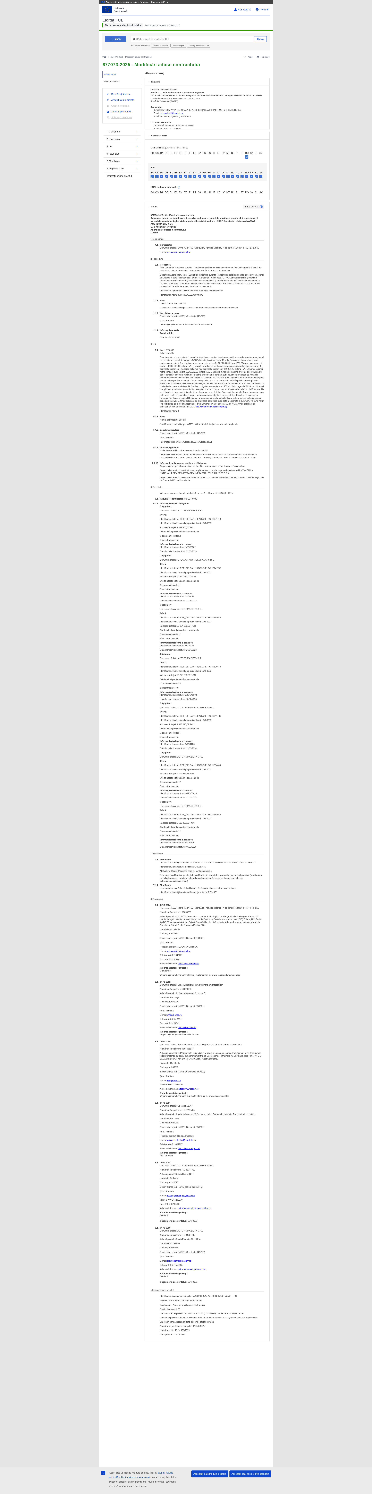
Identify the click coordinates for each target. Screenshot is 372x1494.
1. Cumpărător (114, 131)
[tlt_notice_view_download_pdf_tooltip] (152, 176)
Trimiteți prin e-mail (121, 111)
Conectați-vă (244, 9)
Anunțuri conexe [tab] (111, 81)
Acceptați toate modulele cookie (209, 1474)
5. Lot (109, 146)
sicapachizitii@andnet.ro (171, 113)
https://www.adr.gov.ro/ (189, 1148)
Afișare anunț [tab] (110, 74)
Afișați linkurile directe (122, 100)
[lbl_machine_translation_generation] (179, 187)
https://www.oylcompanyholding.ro (194, 1208)
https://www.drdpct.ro (188, 1089)
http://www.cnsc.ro (187, 1027)
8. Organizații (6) (115, 168)
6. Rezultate (113, 154)
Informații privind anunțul (119, 176)
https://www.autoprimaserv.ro (192, 1269)
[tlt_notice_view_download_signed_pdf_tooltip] (246, 157)
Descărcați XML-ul (120, 94)
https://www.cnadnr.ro (188, 963)
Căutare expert (178, 46)
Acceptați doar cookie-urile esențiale (250, 1474)
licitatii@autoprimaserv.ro (179, 1261)
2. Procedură (113, 139)
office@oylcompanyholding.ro (181, 1195)
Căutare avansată (160, 46)
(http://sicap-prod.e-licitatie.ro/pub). (211, 406)
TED (104, 57)
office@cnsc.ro (174, 1015)
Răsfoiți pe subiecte (197, 46)
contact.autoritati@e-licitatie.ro (181, 1140)
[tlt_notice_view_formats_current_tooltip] (261, 206)
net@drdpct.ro (174, 1080)
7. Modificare (113, 161)
